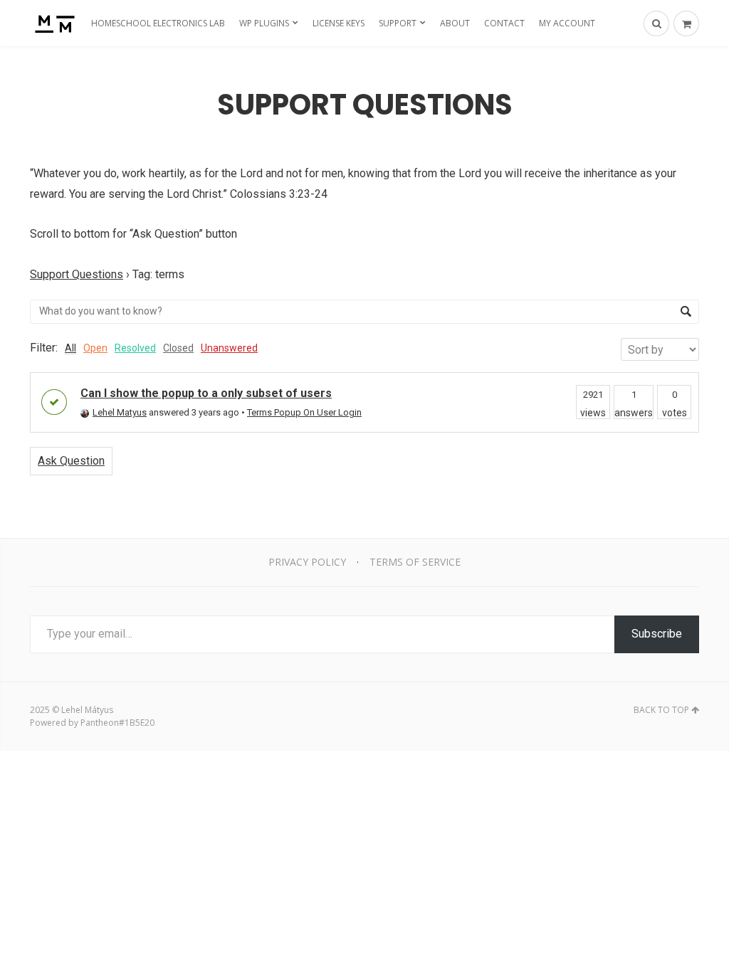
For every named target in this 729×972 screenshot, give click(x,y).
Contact (504, 23)
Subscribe (656, 633)
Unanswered (229, 348)
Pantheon (99, 723)
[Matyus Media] (53, 23)
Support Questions (76, 274)
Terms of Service (415, 562)
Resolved (135, 348)
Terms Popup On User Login (304, 412)
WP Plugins (264, 23)
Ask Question (71, 460)
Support (397, 23)
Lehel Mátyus (87, 710)
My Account (567, 23)
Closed (178, 348)
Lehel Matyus (120, 412)
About (455, 23)
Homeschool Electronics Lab (158, 23)
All (70, 348)
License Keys (338, 23)
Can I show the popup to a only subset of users (206, 393)
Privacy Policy (307, 562)
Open (95, 348)
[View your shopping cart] (686, 23)
